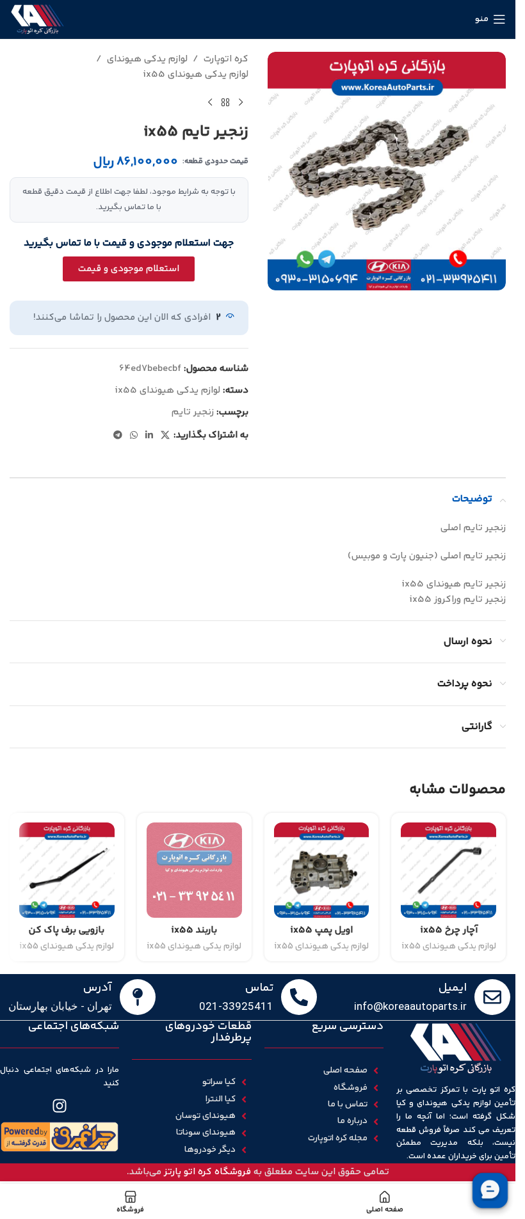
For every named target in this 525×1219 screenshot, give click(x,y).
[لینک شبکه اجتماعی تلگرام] (117, 436)
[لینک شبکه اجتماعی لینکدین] (149, 436)
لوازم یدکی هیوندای (147, 59)
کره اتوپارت (226, 59)
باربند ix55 (194, 930)
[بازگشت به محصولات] (225, 103)
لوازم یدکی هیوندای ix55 (195, 74)
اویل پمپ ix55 (321, 930)
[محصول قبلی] (240, 103)
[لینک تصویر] (59, 1136)
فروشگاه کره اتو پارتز (207, 1172)
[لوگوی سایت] (37, 19)
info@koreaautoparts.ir (410, 1006)
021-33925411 (236, 1006)
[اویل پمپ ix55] (321, 870)
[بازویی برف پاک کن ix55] (67, 870)
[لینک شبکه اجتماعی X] (165, 436)
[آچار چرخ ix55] (448, 870)
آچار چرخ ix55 (449, 930)
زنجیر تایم (193, 412)
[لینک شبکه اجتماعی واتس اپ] (133, 436)
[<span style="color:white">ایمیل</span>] (492, 997)
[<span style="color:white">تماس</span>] (299, 997)
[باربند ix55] (194, 870)
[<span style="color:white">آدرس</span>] (138, 997)
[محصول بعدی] (210, 103)
